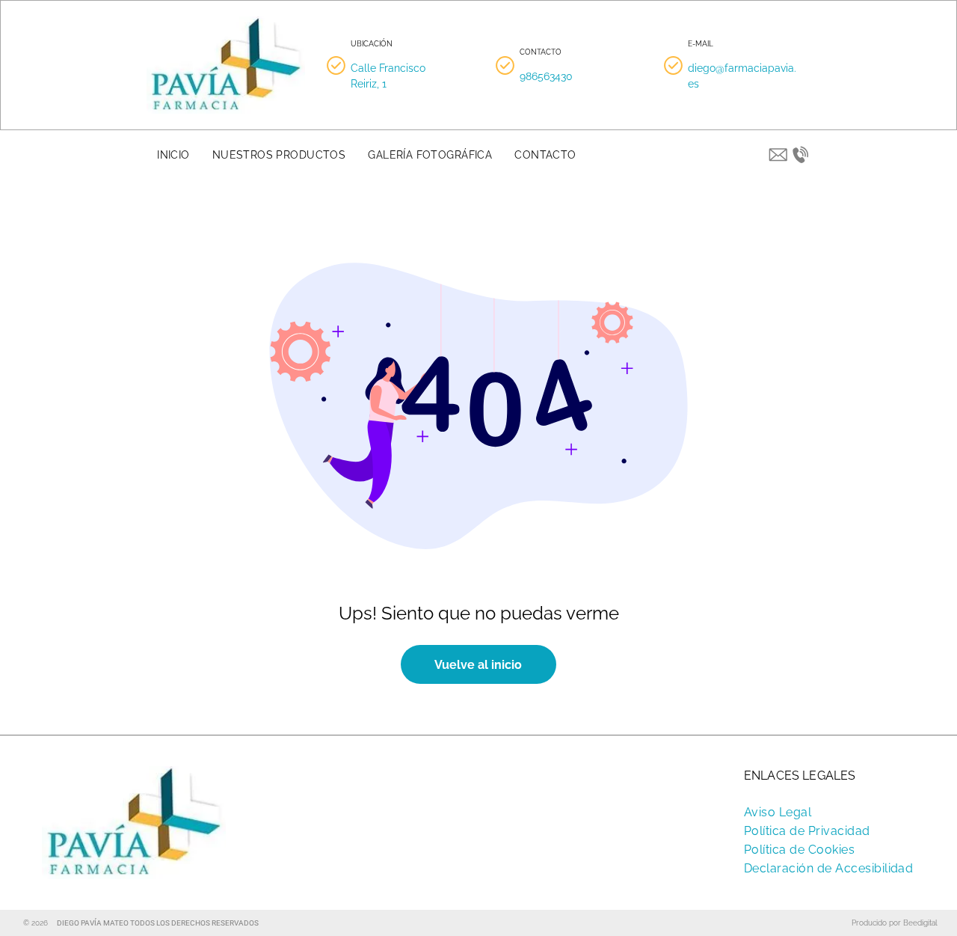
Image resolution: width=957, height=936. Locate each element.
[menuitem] (173, 155)
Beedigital (920, 923)
